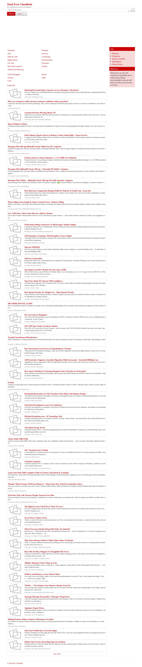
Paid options (116, 61)
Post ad (11, 14)
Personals (45, 63)
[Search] (133, 10)
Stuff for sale (12, 57)
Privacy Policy (117, 64)
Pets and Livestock (15, 66)
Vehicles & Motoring (15, 69)
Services (45, 54)
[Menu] (9, 2)
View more (57, 654)
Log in (20, 14)
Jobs (9, 54)
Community (46, 57)
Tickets (44, 66)
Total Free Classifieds (19, 4)
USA (9, 81)
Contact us (116, 56)
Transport (11, 50)
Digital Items (12, 60)
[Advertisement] (71, 31)
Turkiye (10, 78)
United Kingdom (14, 74)
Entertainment (47, 60)
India (44, 78)
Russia (44, 74)
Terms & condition (118, 59)
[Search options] (130, 10)
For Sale (11, 63)
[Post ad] (13, 2)
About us (115, 53)
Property (45, 50)
